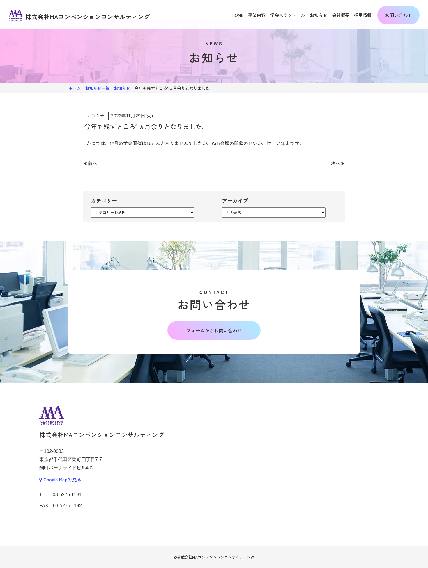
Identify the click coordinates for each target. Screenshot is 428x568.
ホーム (74, 88)
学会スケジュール (287, 15)
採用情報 (363, 15)
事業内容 (257, 15)
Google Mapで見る (62, 479)
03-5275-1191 (67, 494)
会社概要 (340, 15)
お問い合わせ (399, 15)
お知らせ (318, 15)
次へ (336, 163)
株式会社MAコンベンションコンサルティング (215, 557)
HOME (237, 15)
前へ (92, 163)
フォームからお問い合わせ (214, 330)
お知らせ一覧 (97, 88)
